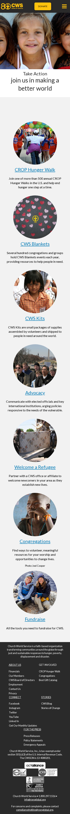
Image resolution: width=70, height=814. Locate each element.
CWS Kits (35, 318)
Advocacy (35, 392)
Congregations (35, 541)
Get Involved (48, 664)
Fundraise (35, 619)
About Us (15, 664)
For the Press (32, 729)
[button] (64, 6)
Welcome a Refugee (35, 467)
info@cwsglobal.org (35, 799)
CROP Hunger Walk (35, 169)
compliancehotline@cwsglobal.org (34, 809)
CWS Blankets (35, 244)
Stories (46, 697)
